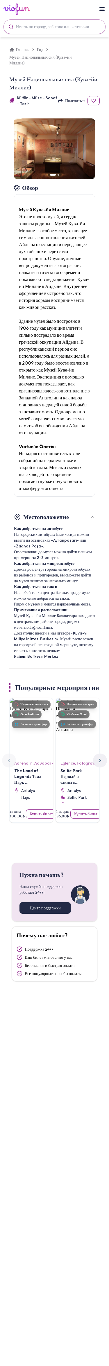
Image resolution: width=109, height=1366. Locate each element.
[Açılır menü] (102, 9)
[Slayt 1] (53, 175)
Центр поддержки (45, 908)
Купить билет (41, 814)
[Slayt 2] (58, 175)
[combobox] (54, 26)
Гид (40, 49)
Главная (22, 49)
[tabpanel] (54, 586)
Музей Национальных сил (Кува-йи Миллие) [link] (40, 60)
